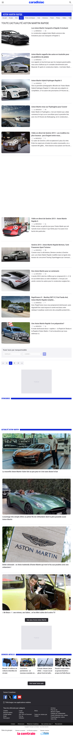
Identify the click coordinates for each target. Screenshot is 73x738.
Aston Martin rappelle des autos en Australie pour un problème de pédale (50, 55)
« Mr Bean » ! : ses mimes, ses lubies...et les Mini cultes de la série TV (28, 612)
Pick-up (21, 716)
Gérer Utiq (53, 719)
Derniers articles (8, 654)
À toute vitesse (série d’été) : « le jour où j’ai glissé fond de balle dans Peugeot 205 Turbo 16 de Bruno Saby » (44, 671)
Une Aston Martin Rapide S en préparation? (47, 323)
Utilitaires (21, 718)
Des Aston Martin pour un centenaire (45, 271)
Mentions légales (55, 711)
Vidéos (64, 18)
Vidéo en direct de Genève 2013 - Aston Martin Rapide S (49, 220)
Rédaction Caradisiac (33, 724)
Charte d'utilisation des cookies (59, 715)
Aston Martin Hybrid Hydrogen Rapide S (46, 80)
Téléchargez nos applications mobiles (18, 702)
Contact (13, 724)
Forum (52, 18)
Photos (58, 18)
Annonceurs (21, 724)
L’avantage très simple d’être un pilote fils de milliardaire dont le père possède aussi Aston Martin (34, 518)
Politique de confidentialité (58, 713)
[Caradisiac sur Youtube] (19, 697)
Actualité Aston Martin (10, 429)
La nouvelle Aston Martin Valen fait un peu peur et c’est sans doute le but (30, 472)
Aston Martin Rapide (12, 14)
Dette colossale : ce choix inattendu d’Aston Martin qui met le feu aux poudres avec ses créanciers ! (35, 566)
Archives (53, 708)
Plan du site (54, 710)
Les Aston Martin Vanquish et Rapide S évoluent (49, 28)
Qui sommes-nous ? (46, 724)
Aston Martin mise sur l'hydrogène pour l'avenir (49, 107)
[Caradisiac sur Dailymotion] (15, 697)
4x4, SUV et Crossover (25, 714)
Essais (11, 18)
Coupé (20, 710)
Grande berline (7, 714)
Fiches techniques (30, 18)
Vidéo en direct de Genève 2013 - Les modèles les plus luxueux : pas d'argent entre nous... (50, 134)
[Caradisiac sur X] (10, 697)
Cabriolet (21, 712)
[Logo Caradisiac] (36, 4)
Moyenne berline (7, 712)
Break (5, 716)
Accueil (5, 18)
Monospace (6, 718)
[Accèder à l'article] (36, 451)
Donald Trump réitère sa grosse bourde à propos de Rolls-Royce (62, 671)
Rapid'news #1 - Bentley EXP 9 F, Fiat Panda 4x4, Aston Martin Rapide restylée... (49, 298)
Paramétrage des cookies (58, 717)
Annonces (45, 18)
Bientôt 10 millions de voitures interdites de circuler (9, 671)
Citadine (5, 710)
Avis (16, 18)
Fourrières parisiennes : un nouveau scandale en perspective (27, 671)
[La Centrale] (26, 735)
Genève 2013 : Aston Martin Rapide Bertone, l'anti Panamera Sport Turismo (50, 246)
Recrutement (58, 724)
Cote (38, 18)
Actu (21, 18)
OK (44, 354)
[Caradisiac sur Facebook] (5, 697)
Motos (36, 710)
